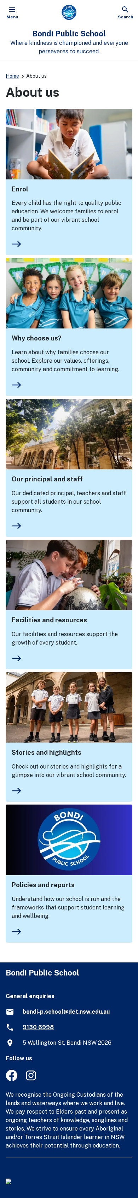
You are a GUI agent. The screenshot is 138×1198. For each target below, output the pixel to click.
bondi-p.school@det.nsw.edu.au (66, 1011)
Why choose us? (37, 338)
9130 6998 (38, 1027)
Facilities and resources (49, 620)
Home (12, 76)
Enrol (20, 189)
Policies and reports (43, 885)
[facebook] (11, 1079)
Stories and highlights (46, 752)
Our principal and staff (47, 479)
